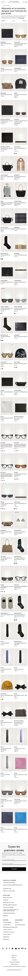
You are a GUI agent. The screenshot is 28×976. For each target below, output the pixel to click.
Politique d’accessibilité (15, 962)
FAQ (16, 927)
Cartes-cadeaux (7, 929)
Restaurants (6, 939)
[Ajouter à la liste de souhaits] (13, 39)
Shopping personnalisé (9, 927)
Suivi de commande (20, 924)
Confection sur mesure (8, 932)
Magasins (5, 915)
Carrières (5, 900)
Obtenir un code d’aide (9, 891)
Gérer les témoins (14, 964)
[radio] (13, 21)
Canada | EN (14, 955)
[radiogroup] (14, 21)
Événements (6, 937)
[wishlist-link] (4, 2)
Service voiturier (7, 934)
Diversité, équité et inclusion (10, 905)
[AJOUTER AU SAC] (10, 39)
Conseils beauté (7, 922)
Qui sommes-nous (7, 897)
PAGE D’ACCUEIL (6, 5)
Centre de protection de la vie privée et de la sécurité (10, 910)
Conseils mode (6, 924)
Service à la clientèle (8, 907)
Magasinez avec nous (8, 902)
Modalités (15, 959)
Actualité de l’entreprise (9, 913)
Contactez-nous (7, 888)
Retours (17, 922)
